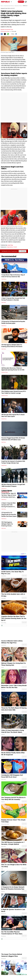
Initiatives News (4, 372)
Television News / (19, 5)
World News (3, 279)
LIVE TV (21, 1)
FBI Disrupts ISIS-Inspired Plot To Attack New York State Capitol (13, 415)
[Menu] (26, 2)
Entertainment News (5, 31)
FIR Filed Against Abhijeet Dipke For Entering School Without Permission (11, 345)
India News (3, 302)
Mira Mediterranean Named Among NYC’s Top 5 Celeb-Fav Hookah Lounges (13, 392)
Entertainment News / (9, 5)
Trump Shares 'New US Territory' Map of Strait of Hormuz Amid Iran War (13, 276)
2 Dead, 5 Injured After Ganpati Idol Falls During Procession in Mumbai (13, 299)
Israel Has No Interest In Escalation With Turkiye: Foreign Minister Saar (13, 462)
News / (2, 5)
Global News (4, 418)
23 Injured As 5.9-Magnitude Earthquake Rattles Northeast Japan (13, 322)
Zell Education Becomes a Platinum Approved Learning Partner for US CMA (12, 369)
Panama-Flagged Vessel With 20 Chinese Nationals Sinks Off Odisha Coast (13, 439)
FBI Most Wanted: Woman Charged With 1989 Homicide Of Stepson (13, 485)
